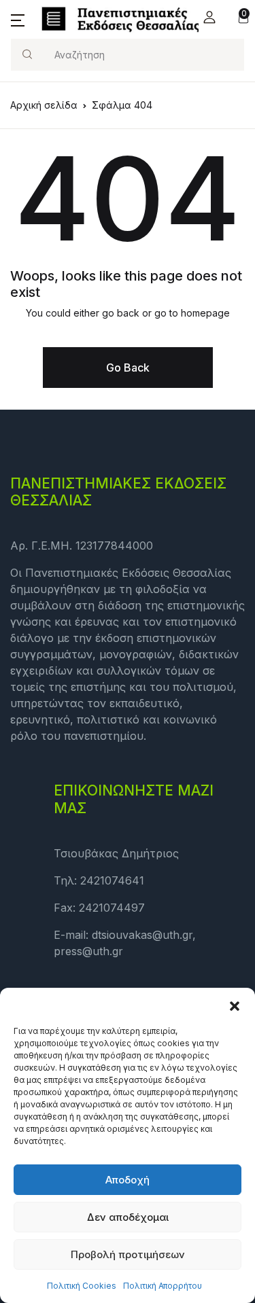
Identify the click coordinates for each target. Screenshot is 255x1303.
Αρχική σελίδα (44, 105)
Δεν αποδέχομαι (128, 1217)
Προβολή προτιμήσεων (128, 1254)
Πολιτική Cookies (81, 1286)
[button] (234, 1005)
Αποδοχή (127, 1179)
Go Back (128, 367)
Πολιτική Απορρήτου (162, 1286)
